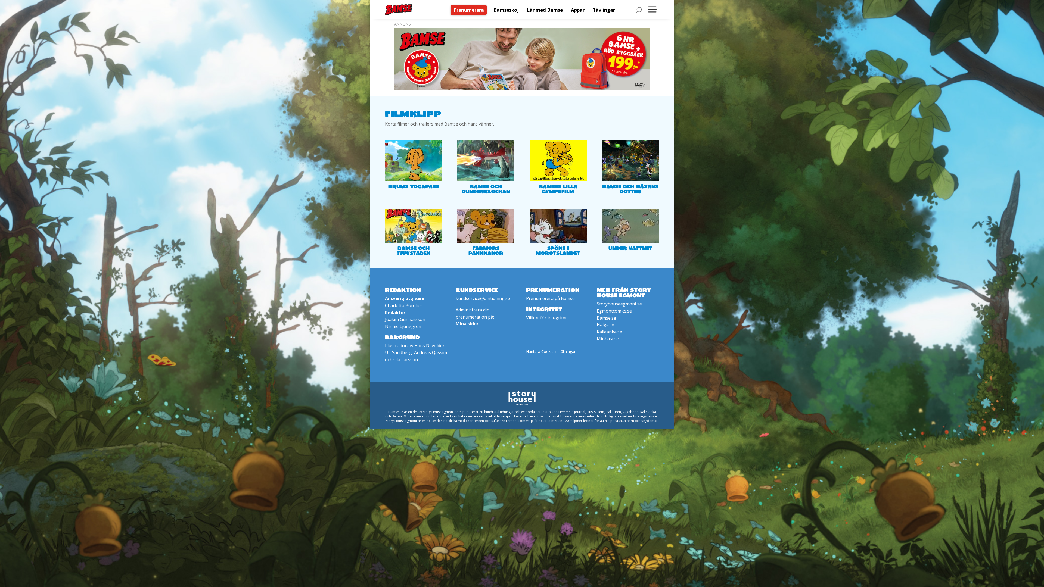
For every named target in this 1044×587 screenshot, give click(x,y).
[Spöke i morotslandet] (558, 226)
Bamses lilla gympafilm (558, 188)
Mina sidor (467, 324)
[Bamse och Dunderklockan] (485, 160)
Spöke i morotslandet (558, 250)
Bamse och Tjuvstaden (413, 250)
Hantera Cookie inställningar (551, 351)
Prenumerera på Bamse (550, 298)
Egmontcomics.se (614, 311)
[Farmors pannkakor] (485, 226)
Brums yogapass (413, 186)
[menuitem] (470, 10)
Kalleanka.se (609, 332)
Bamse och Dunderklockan (486, 188)
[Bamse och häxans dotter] (630, 160)
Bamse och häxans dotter (630, 188)
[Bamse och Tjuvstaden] (413, 226)
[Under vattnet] (630, 226)
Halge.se (605, 325)
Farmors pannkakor (485, 250)
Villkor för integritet (546, 318)
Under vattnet (630, 248)
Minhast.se (608, 339)
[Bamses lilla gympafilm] (558, 160)
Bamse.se (606, 318)
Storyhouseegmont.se (619, 304)
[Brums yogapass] (413, 160)
